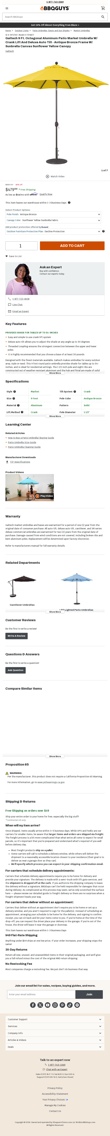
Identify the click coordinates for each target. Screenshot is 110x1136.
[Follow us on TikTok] (69, 1005)
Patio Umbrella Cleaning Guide (24, 447)
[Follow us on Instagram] (55, 1005)
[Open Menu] (6, 8)
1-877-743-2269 (55, 2)
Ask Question (15, 670)
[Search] (103, 17)
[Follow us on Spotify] (77, 1005)
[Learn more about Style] (14, 391)
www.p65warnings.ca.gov (51, 782)
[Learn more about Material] (18, 405)
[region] (55, 115)
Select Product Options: (17, 210)
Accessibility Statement (55, 1093)
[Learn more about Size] (13, 398)
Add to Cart (72, 246)
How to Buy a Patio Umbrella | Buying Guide (31, 437)
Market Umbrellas (82, 30)
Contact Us (55, 1111)
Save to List (15, 256)
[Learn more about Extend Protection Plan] (103, 231)
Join (89, 994)
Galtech (9, 51)
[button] (55, 1019)
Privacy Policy (55, 1088)
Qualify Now (46, 194)
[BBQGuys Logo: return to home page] (55, 8)
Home (8, 30)
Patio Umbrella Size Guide (22, 442)
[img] (55, 113)
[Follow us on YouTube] (47, 1005)
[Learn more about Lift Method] (22, 412)
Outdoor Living (22, 30)
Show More (55, 373)
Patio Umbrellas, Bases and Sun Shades (51, 30)
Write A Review (16, 636)
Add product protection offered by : (27, 227)
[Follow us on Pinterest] (62, 1005)
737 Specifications (20, 461)
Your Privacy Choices (53, 1099)
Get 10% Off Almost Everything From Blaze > (55, 25)
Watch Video (57, 176)
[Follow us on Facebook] (33, 1005)
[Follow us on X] (40, 1005)
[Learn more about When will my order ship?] (69, 202)
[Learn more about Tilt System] (74, 391)
